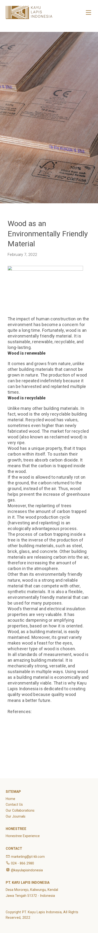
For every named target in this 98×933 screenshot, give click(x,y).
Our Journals (15, 816)
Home (10, 799)
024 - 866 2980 (22, 863)
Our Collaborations (20, 811)
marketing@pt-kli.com (28, 857)
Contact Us (14, 805)
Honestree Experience (23, 836)
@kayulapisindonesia (27, 870)
